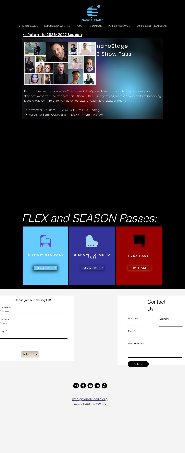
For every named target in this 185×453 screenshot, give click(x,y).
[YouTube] (90, 385)
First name (133, 319)
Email (130, 331)
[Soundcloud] (97, 385)
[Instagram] (76, 385)
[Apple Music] (104, 385)
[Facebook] (83, 385)
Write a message (136, 343)
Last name (164, 319)
